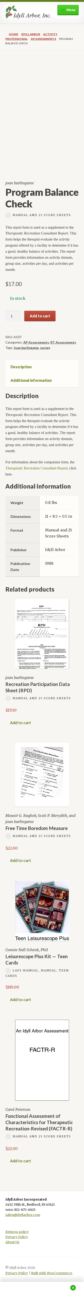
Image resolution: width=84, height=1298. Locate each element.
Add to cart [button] (20, 722)
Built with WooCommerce (51, 1273)
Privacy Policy (16, 1237)
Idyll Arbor (30, 34)
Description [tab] (21, 367)
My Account (14, 1290)
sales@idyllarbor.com (22, 1215)
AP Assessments (43, 39)
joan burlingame (26, 348)
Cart (65, 1286)
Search (42, 1290)
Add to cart (40, 316)
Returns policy (17, 1232)
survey (45, 348)
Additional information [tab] (31, 380)
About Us (12, 1242)
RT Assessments (63, 342)
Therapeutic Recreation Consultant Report (36, 468)
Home (13, 34)
